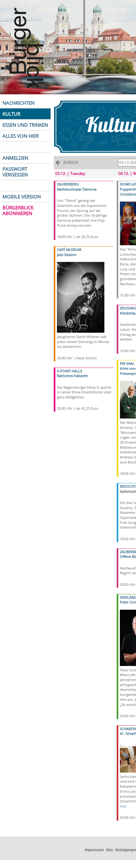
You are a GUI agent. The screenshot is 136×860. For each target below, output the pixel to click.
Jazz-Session (67, 254)
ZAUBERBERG (68, 184)
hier (123, 806)
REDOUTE (128, 486)
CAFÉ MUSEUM (69, 249)
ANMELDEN (15, 158)
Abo (109, 850)
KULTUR (11, 114)
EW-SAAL (127, 363)
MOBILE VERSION (22, 196)
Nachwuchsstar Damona (76, 189)
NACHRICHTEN (18, 103)
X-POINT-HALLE (69, 371)
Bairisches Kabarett (72, 375)
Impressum (94, 850)
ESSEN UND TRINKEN (25, 125)
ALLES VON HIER (21, 136)
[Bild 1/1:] (80, 296)
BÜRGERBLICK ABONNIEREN (18, 210)
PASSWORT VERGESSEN (15, 172)
